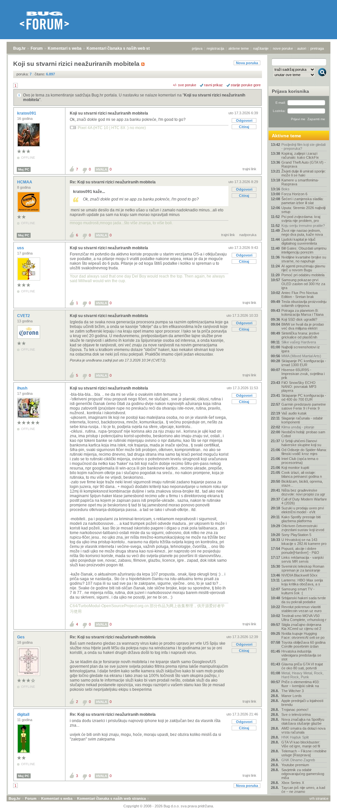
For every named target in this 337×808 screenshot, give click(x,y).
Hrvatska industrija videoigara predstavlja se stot (301, 655)
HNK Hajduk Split (295, 737)
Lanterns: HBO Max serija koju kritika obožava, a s (302, 582)
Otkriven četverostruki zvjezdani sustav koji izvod (302, 528)
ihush (22, 388)
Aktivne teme (286, 135)
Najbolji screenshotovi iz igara (300, 349)
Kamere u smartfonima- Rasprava (300, 182)
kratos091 (27, 113)
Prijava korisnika (290, 91)
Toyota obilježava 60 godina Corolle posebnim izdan (303, 644)
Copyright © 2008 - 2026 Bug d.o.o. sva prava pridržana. (168, 806)
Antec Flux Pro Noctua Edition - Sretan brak (299, 295)
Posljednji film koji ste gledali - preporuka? (303, 146)
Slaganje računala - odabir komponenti (302, 420)
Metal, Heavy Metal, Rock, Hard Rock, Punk (302, 675)
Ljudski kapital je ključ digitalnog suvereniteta (299, 241)
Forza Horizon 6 (294, 194)
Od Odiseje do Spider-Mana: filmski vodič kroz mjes (304, 452)
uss (21, 248)
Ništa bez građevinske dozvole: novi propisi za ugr (303, 492)
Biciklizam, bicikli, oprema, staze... (302, 483)
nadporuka (247, 235)
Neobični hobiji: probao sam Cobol (303, 434)
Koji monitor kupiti (295, 468)
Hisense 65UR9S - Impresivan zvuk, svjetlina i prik (302, 374)
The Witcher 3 (292, 691)
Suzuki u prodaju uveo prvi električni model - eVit (302, 510)
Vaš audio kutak (294, 413)
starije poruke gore (246, 85)
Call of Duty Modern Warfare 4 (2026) (304, 501)
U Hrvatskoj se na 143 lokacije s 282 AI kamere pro (303, 542)
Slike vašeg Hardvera (298, 342)
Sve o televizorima (296, 714)
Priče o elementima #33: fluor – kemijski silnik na (300, 684)
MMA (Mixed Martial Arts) (301, 356)
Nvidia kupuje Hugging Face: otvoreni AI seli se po (302, 635)
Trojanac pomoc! (294, 710)
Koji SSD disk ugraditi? (299, 319)
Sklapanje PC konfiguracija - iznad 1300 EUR (303, 363)
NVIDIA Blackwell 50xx (299, 575)
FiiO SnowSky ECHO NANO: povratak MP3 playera (298, 386)
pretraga (317, 48)
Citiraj (244, 127)
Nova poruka (247, 63)
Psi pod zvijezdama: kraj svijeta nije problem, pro (300, 219)
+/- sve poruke (184, 85)
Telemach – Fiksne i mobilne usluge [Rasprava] (303, 753)
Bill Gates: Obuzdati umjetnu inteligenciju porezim (303, 250)
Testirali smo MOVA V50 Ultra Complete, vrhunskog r (303, 618)
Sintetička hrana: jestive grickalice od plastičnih (300, 335)
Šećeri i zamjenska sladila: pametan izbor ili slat (302, 201)
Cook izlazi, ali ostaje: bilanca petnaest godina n (301, 474)
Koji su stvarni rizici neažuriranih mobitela (109, 113)
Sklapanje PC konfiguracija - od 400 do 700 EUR (303, 397)
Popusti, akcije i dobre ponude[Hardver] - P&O (300, 550)
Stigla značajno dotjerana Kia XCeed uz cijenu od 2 (301, 627)
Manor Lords (291, 696)
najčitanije (261, 48)
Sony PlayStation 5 (296, 535)
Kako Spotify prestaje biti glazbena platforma (301, 519)
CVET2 (24, 315)
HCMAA (25, 182)
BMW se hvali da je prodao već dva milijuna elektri (302, 326)
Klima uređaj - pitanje (297, 427)
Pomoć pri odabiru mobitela (302, 275)
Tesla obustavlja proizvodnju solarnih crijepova (303, 304)
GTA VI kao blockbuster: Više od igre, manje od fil (300, 744)
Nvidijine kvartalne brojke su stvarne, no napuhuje (303, 259)
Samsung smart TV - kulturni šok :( (298, 591)
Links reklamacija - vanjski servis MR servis (302, 559)
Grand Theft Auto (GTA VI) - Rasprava (303, 164)
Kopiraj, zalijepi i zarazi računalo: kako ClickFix (300, 155)
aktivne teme (238, 48)
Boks (285, 189)
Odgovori (244, 120)
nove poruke (283, 48)
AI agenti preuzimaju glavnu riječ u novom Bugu (303, 268)
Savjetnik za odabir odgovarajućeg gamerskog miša (302, 774)
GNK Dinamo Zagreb (298, 760)
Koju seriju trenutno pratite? (303, 226)
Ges (21, 637)
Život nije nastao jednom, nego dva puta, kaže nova (302, 232)
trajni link (249, 169)
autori (301, 48)
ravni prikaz (213, 85)
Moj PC (23, 169)
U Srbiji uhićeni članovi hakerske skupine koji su (301, 443)
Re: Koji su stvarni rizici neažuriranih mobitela (113, 182)
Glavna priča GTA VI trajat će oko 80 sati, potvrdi (302, 666)
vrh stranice (318, 798)
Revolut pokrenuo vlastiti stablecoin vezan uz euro (301, 609)
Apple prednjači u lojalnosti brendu (302, 703)
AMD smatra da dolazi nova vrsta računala (303, 730)
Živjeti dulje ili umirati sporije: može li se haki (303, 173)
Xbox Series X (292, 783)
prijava (197, 48)
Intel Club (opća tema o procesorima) (299, 461)
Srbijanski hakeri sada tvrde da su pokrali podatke (303, 600)
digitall (23, 714)
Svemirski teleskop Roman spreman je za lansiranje (302, 568)
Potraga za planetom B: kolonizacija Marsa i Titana (302, 312)
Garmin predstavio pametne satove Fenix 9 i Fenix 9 (303, 406)
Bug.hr (19, 48)
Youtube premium (295, 765)
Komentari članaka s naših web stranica (124, 48)
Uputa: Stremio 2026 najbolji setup (303, 210)
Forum (37, 48)
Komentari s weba (65, 48)
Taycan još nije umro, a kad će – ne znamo (303, 790)
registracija (215, 48)
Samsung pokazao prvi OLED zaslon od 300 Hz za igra (303, 284)
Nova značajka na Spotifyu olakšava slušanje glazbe (302, 721)
